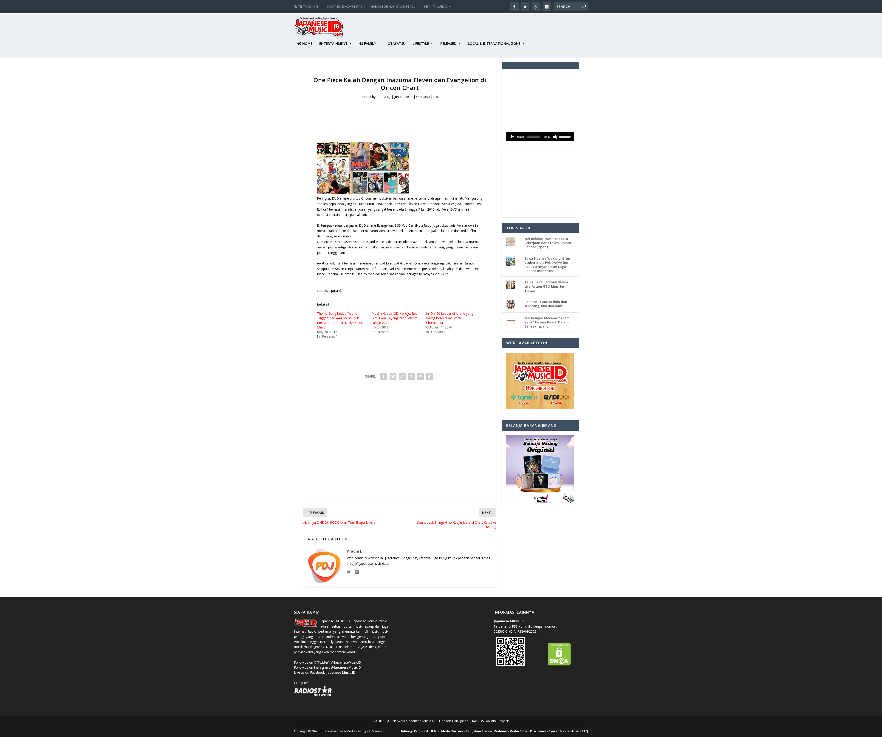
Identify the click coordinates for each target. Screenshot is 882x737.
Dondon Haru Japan (453, 721)
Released (448, 44)
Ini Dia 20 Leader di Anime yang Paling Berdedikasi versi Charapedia (449, 318)
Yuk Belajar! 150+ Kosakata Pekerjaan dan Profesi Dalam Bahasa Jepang (547, 242)
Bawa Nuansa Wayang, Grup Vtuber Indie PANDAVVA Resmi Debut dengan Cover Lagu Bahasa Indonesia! (548, 264)
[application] (540, 136)
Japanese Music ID (421, 721)
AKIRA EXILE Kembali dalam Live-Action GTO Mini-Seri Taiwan (546, 286)
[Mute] (555, 136)
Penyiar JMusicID (435, 6)
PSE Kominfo (522, 626)
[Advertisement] (504, 27)
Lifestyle (421, 44)
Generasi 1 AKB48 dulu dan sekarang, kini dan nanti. (545, 304)
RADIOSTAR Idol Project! (490, 721)
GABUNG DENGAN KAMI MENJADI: (393, 6)
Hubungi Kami (410, 731)
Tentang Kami (307, 6)
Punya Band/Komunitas (344, 6)
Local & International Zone (494, 44)
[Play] (512, 136)
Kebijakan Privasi (479, 731)
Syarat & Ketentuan (564, 731)
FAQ (585, 731)
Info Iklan (431, 731)
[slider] (565, 136)
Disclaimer (538, 731)
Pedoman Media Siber (511, 731)
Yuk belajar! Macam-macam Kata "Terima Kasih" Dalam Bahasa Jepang (547, 322)
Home (306, 44)
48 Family (367, 44)
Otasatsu (396, 44)
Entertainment (333, 44)
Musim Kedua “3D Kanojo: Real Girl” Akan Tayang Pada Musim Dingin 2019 (395, 318)
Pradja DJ (383, 97)
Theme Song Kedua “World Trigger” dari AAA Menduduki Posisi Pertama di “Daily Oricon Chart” (340, 320)
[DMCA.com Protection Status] (559, 664)
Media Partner (452, 731)
